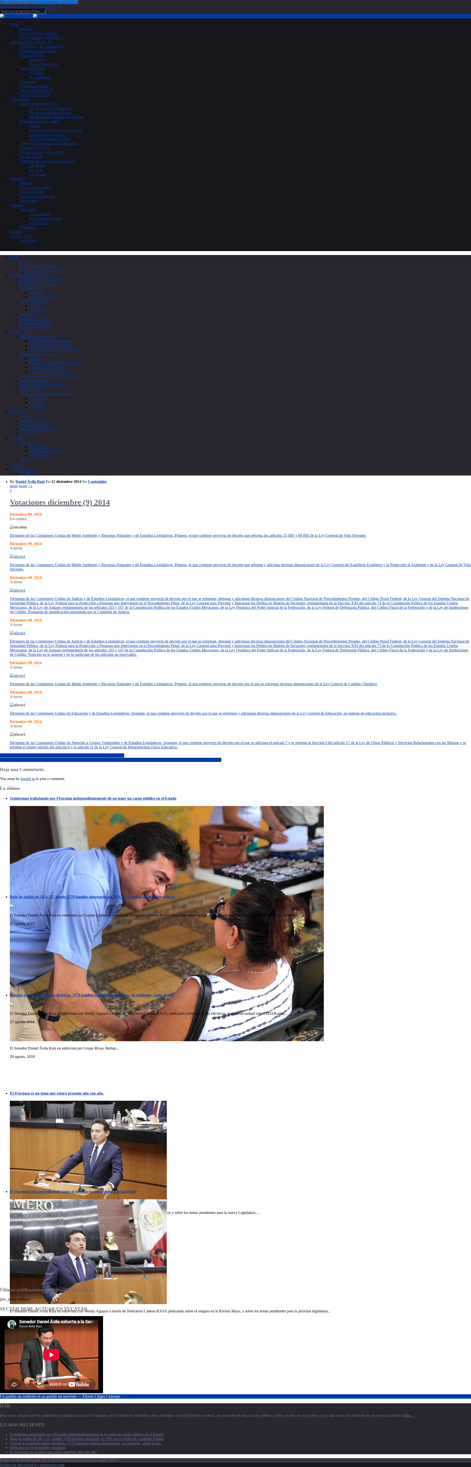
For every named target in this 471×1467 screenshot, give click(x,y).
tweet (23, 486)
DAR (14, 24)
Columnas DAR (32, 192)
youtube (48, 6)
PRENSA (17, 179)
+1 (30, 486)
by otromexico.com (49, 1465)
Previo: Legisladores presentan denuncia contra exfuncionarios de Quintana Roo (62, 755)
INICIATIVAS (31, 55)
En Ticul (36, 170)
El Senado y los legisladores (41, 46)
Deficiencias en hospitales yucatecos (38, 1447)
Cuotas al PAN (31, 157)
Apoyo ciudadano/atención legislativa (49, 143)
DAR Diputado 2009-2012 (57, 2)
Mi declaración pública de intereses (56, 117)
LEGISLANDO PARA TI (30, 42)
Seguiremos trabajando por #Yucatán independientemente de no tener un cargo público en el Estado (93, 798)
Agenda (16, 232)
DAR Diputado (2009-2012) (42, 38)
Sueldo (34, 126)
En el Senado (39, 214)
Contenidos (97, 481)
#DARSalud (39, 223)
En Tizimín (38, 174)
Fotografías (28, 210)
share (14, 486)
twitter (36, 6)
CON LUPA (20, 99)
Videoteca (27, 227)
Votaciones (28, 82)
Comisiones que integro (38, 51)
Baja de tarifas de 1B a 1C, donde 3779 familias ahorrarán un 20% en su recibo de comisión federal (92, 897)
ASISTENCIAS (32, 68)
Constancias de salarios (47, 135)
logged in (27, 779)
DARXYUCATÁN (35, 95)
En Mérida (37, 165)
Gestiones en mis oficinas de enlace (47, 161)
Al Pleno (36, 73)
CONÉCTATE (21, 236)
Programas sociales (34, 86)
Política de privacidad (16, 1465)
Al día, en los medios (36, 187)
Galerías (16, 205)
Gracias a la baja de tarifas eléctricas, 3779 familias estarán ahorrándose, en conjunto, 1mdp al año (91, 995)
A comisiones (39, 77)
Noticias (26, 183)
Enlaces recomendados (37, 196)
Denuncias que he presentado (42, 152)
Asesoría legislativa (35, 148)
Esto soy (26, 29)
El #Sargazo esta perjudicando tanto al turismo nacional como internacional (72, 1191)
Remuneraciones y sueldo (39, 121)
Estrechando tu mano (45, 218)
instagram (22, 6)
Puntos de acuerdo (43, 64)
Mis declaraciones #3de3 (39, 104)
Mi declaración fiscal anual (50, 112)
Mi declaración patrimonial (50, 108)
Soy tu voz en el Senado (38, 33)
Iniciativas (37, 60)
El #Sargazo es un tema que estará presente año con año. (57, 1093)
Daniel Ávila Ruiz (30, 481)
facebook (7, 6)
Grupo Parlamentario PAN (50, 139)
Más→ (409, 1415)
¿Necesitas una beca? (36, 90)
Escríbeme (28, 240)
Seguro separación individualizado (56, 130)
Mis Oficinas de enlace (18, 2)
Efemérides (28, 201)
